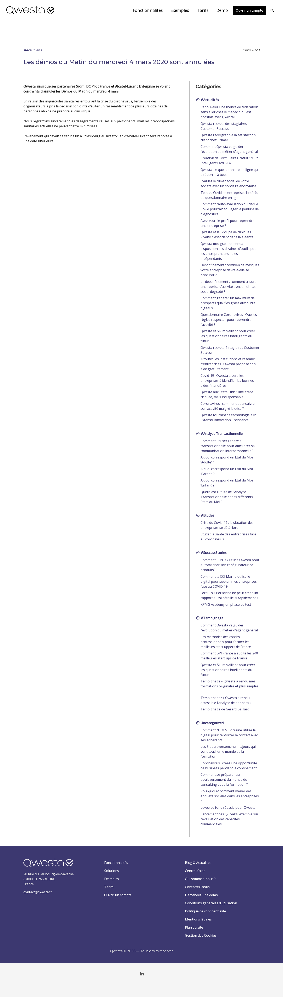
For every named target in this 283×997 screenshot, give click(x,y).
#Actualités (32, 50)
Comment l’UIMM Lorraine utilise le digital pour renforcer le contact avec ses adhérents (229, 735)
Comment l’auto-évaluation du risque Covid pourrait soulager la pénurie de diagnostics (230, 209)
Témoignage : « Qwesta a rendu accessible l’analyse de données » (226, 700)
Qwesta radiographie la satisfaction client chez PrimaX (228, 137)
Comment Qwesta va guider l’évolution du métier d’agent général (229, 149)
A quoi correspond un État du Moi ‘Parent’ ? (227, 471)
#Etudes (207, 515)
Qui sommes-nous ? (200, 879)
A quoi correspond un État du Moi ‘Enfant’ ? (227, 483)
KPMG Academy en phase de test (226, 604)
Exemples (111, 879)
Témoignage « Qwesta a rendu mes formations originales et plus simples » (229, 686)
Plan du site (194, 927)
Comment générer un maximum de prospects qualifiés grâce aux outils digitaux (228, 303)
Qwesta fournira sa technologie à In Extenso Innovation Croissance (228, 417)
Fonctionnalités (116, 862)
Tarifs (109, 887)
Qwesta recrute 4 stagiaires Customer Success (230, 350)
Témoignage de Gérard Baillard (225, 709)
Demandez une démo (201, 895)
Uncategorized (212, 723)
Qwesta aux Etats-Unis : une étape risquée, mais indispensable (227, 394)
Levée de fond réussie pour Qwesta (228, 807)
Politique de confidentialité (205, 911)
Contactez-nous (197, 887)
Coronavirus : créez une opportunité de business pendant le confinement (229, 765)
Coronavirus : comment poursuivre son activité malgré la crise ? (228, 406)
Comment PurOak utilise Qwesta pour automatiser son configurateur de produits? (230, 565)
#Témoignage (211, 618)
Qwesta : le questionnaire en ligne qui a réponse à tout (230, 172)
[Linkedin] (141, 973)
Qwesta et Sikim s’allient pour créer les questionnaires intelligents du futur (228, 336)
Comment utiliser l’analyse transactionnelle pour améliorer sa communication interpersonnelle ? (228, 446)
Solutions (111, 870)
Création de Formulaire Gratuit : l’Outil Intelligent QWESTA (230, 160)
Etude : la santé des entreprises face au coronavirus (228, 536)
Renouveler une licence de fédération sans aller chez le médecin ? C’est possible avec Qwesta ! (229, 112)
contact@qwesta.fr (37, 892)
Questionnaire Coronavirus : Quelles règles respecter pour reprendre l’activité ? (229, 319)
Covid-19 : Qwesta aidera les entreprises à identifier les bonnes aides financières (227, 380)
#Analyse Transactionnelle (221, 433)
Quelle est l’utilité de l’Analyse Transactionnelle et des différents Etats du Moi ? (227, 497)
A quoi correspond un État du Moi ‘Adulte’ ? (227, 459)
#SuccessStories (213, 552)
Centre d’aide (195, 870)
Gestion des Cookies (200, 935)
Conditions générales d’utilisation (211, 903)
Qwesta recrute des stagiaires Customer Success (224, 126)
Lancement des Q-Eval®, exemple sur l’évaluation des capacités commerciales (229, 819)
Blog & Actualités (198, 862)
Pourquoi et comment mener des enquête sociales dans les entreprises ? (230, 796)
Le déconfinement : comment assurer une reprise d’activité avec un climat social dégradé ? (229, 286)
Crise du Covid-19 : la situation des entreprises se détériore (227, 525)
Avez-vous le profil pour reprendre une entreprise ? (227, 223)
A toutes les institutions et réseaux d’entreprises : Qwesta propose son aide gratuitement (228, 364)
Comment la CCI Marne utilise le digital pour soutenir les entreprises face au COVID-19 (229, 581)
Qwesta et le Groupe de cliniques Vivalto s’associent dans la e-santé (227, 234)
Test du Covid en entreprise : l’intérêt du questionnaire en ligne (229, 195)
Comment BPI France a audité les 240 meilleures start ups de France (229, 655)
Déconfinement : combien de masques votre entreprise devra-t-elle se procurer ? (230, 270)
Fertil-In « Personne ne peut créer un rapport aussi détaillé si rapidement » (229, 595)
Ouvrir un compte (118, 895)
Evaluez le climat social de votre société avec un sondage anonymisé (228, 183)
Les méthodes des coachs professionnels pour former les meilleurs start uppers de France (226, 642)
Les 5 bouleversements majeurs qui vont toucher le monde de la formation (228, 751)
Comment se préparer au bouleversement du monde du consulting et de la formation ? (224, 779)
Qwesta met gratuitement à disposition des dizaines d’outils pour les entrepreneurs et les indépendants (229, 251)
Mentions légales (198, 919)
